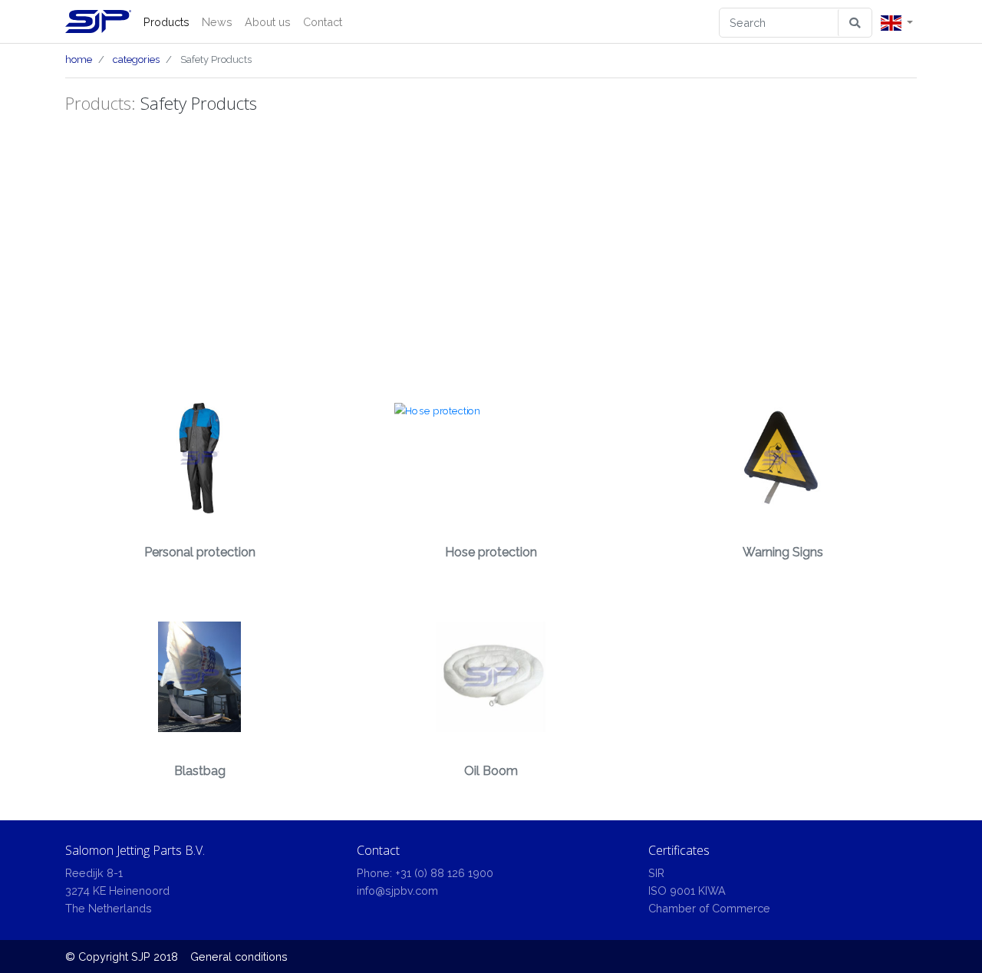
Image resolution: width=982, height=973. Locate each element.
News (217, 21)
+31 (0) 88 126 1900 (444, 872)
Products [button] (166, 21)
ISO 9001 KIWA (687, 890)
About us (268, 21)
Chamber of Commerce (709, 908)
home (78, 59)
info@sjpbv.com (397, 890)
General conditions (239, 956)
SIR (656, 872)
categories (136, 59)
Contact (322, 21)
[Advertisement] (491, 250)
